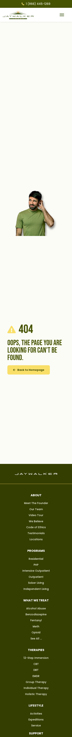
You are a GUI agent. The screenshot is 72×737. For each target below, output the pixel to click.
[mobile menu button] (62, 14)
